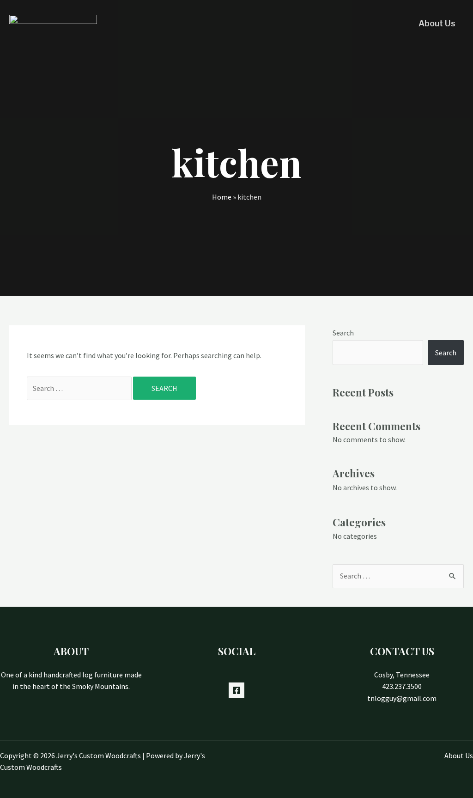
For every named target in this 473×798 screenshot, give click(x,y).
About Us (436, 23)
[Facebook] (236, 690)
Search (343, 332)
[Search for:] (80, 388)
